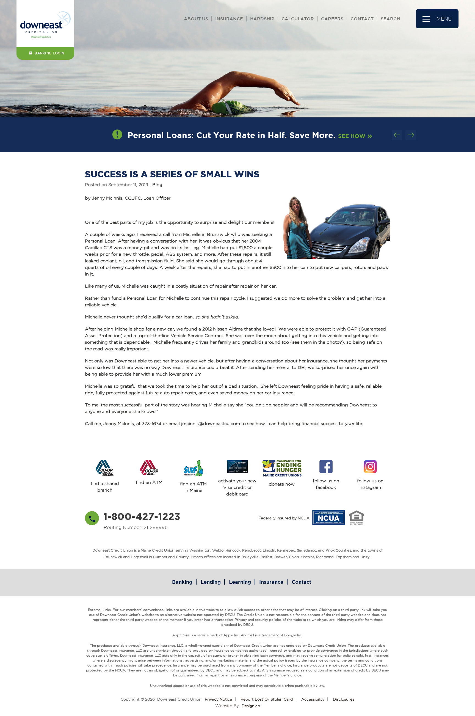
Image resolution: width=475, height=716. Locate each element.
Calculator (297, 18)
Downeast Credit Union (179, 699)
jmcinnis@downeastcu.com (210, 423)
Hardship (262, 18)
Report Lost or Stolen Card (267, 699)
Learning (240, 582)
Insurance (229, 18)
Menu (444, 18)
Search (390, 18)
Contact (362, 18)
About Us (196, 18)
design (251, 706)
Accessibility (312, 699)
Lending (211, 582)
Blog (157, 184)
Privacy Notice (218, 699)
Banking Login (49, 53)
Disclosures (343, 699)
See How (350, 136)
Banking (182, 582)
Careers (332, 18)
